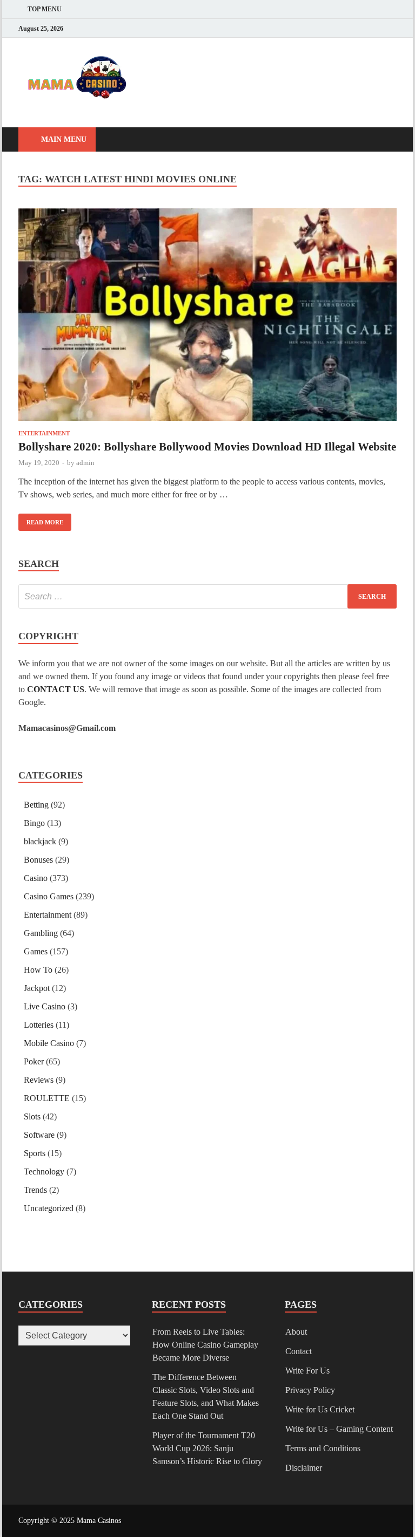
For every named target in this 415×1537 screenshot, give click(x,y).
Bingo (34, 823)
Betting (36, 804)
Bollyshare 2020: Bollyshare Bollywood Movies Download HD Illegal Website (207, 446)
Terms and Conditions (322, 1448)
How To (38, 969)
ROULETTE (47, 1098)
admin (85, 463)
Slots (32, 1116)
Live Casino (44, 1006)
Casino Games (48, 896)
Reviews (38, 1079)
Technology (44, 1171)
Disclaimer (303, 1467)
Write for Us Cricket (319, 1409)
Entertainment (44, 433)
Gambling (41, 933)
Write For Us (307, 1370)
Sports (34, 1153)
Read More (40, 519)
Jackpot (37, 988)
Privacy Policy (310, 1390)
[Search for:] (207, 596)
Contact (298, 1351)
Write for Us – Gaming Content (339, 1428)
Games (36, 951)
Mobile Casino (49, 1043)
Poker (34, 1061)
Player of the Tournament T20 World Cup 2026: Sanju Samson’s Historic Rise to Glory (207, 1448)
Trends (35, 1189)
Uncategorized (48, 1208)
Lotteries (38, 1024)
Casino (36, 878)
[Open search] (386, 140)
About (296, 1331)
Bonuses (38, 859)
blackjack (40, 841)
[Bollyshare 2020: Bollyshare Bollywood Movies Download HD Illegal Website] (207, 316)
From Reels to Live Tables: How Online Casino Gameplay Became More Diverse (205, 1344)
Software (39, 1134)
